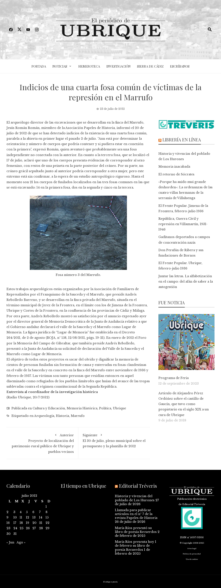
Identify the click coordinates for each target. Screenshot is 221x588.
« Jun (10, 542)
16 (8, 523)
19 (27, 523)
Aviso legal (191, 548)
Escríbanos (179, 66)
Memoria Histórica (82, 408)
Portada (39, 66)
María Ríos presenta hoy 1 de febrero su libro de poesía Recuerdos (135, 545)
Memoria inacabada (174, 167)
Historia (62, 416)
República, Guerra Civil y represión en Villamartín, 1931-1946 (183, 224)
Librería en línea (182, 139)
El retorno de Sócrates (176, 174)
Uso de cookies (192, 559)
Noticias (59, 66)
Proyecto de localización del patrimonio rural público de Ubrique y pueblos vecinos (43, 443)
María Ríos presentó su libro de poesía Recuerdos (136, 530)
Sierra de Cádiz (150, 66)
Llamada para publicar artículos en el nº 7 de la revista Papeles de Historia (136, 514)
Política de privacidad (192, 554)
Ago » (21, 542)
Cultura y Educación (49, 408)
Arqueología (44, 416)
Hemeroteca (89, 66)
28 (41, 528)
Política (105, 408)
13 (34, 517)
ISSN (183, 537)
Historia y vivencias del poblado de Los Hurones (135, 498)
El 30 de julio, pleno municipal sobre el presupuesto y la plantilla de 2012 (114, 440)
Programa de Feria (173, 378)
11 (21, 517)
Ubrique (119, 408)
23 (8, 528)
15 (47, 517)
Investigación (118, 66)
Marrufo (78, 416)
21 (40, 523)
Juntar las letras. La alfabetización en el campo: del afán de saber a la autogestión (185, 281)
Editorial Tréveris (138, 486)
